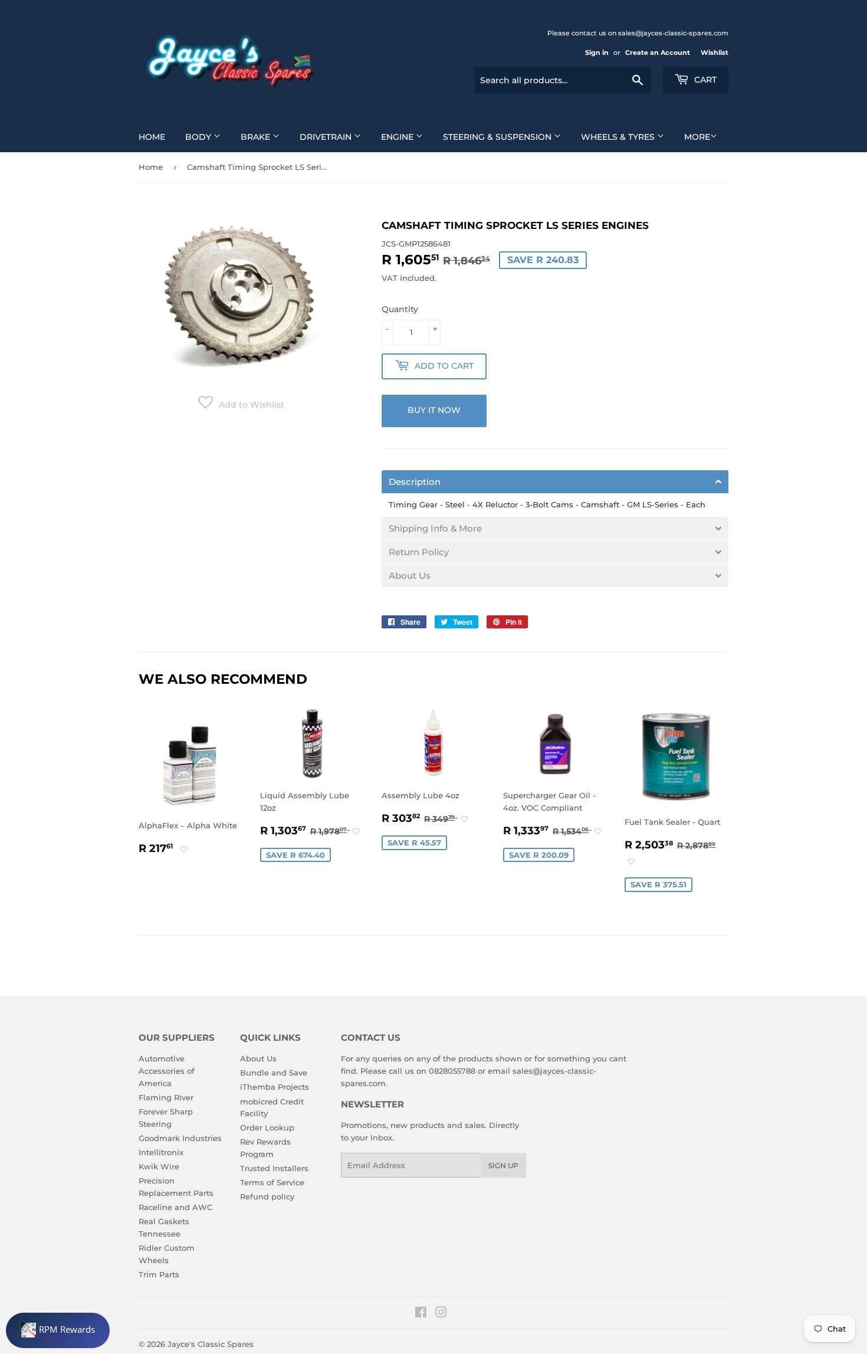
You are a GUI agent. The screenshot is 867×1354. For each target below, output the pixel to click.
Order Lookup (267, 1127)
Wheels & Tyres (619, 137)
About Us (258, 1058)
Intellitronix (161, 1152)
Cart (704, 79)
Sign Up (503, 1165)
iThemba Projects (274, 1086)
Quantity (400, 309)
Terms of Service (272, 1182)
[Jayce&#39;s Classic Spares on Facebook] (421, 1314)
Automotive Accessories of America (167, 1071)
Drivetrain (327, 137)
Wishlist (714, 52)
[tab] (555, 481)
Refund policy (267, 1196)
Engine (398, 137)
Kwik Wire (159, 1166)
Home (152, 137)
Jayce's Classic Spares (211, 1344)
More (697, 137)
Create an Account (657, 52)
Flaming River (166, 1097)
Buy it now (434, 410)
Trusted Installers (274, 1168)
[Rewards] (58, 1330)
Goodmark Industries (180, 1138)
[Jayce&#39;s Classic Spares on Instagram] (441, 1314)
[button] (241, 404)
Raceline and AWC (175, 1207)
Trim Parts (159, 1274)
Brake (256, 137)
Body (199, 137)
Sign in (597, 52)
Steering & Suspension (498, 137)
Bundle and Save (273, 1072)
